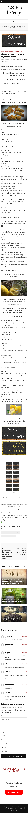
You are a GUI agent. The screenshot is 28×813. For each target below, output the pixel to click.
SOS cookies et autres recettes (12, 51)
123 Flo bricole (14, 10)
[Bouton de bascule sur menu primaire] (14, 21)
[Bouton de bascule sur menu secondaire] (1, 1)
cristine (8, 652)
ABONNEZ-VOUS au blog (14, 770)
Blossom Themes (14, 808)
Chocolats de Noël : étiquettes (11, 620)
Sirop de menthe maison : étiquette (13, 601)
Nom (3, 732)
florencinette (6, 59)
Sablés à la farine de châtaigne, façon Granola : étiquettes (12, 582)
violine (7, 671)
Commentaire (5, 716)
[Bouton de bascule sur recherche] (25, 1)
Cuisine (17, 532)
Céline (7, 692)
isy (6, 663)
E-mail (3, 740)
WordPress (14, 810)
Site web (4, 748)
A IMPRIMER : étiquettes (7, 532)
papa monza (10, 644)
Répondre (24, 636)
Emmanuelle (9, 684)
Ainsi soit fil (9, 636)
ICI (2, 226)
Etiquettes (4, 536)
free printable (12, 536)
